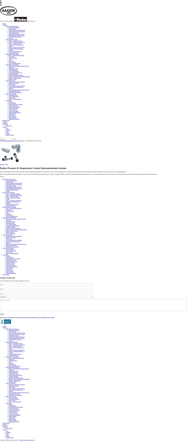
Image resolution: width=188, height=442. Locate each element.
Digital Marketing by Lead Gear (27, 440)
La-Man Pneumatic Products (15, 72)
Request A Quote (10, 135)
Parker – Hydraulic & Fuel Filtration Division (19, 76)
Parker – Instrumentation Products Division (19, 66)
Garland (8, 133)
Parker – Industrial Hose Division (16, 55)
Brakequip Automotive (14, 119)
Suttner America (12, 113)
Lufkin (7, 131)
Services (5, 121)
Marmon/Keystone (13, 70)
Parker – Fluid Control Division (16, 44)
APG (10, 59)
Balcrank (11, 88)
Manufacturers (6, 120)
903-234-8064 (18, 317)
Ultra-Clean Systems (13, 111)
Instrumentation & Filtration (12, 64)
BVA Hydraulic (12, 103)
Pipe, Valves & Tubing (11, 94)
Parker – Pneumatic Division (15, 41)
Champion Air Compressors (15, 92)
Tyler (7, 128)
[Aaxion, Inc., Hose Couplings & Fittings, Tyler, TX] (5, 322)
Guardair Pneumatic (13, 108)
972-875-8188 (39, 317)
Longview (8, 129)
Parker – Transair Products (15, 99)
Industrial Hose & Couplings (12, 54)
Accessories (8, 100)
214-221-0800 (51, 317)
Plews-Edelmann (13, 117)
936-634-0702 (29, 317)
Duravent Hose (12, 62)
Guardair (11, 50)
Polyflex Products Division (15, 37)
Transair (11, 38)
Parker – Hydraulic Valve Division (17, 42)
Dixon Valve (12, 56)
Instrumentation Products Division (17, 35)
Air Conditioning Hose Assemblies (17, 86)
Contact (5, 127)
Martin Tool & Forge (14, 83)
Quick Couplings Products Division (17, 30)
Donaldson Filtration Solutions (16, 48)
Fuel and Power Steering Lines (16, 87)
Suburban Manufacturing (14, 112)
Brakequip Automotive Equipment (17, 82)
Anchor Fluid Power (13, 52)
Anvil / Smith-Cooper (14, 71)
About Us (5, 124)
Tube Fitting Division (14, 33)
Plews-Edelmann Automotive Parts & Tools (19, 90)
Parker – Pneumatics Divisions (13, 193)
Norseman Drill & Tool (14, 91)
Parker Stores (9, 125)
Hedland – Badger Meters (15, 78)
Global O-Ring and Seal (14, 107)
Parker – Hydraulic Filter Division (17, 47)
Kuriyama (11, 60)
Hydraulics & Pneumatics (12, 39)
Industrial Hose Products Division (16, 34)
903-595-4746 (6, 317)
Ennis (7, 132)
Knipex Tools (12, 84)
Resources (5, 123)
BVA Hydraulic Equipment (15, 51)
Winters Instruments (13, 68)
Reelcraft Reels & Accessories (16, 104)
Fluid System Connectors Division (17, 31)
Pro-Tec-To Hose (13, 109)
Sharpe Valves (12, 97)
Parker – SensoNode (10, 233)
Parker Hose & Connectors (12, 26)
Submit (2, 314)
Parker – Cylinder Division (15, 43)
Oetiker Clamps (12, 116)
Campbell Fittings (13, 58)
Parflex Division (12, 29)
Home (4, 23)
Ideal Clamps (12, 115)
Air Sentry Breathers (13, 74)
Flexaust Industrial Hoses (14, 63)
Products (5, 25)
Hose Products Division (14, 27)
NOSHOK (11, 67)
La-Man (11, 46)
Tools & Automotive (10, 80)
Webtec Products (13, 79)
